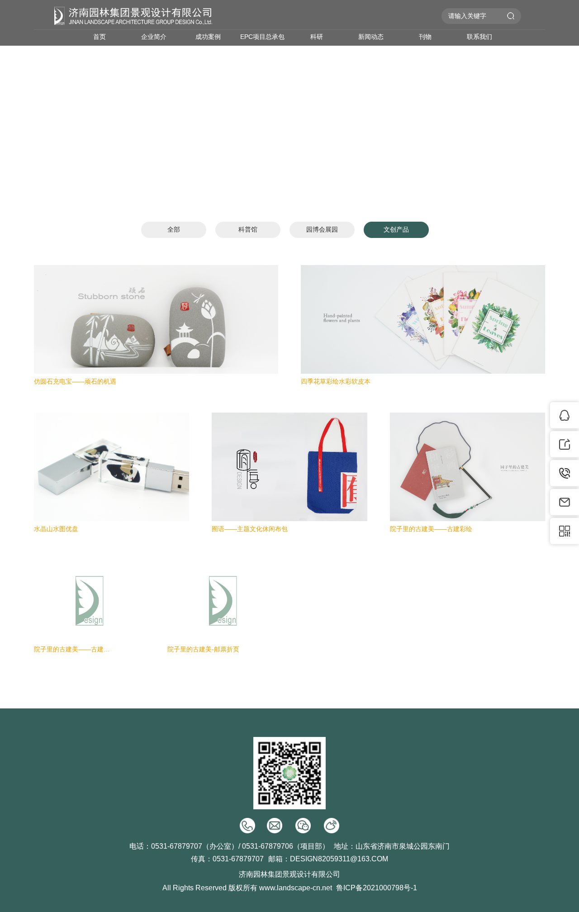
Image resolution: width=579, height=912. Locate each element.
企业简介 (153, 36)
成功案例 (208, 36)
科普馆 (247, 229)
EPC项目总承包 (262, 36)
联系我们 (479, 36)
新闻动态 (371, 36)
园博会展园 (322, 229)
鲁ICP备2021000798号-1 (376, 888)
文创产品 (396, 229)
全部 (173, 229)
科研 (316, 36)
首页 (99, 36)
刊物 (425, 36)
